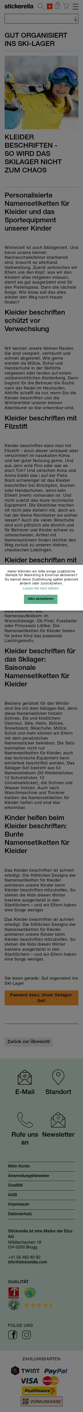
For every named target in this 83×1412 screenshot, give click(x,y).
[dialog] (41, 706)
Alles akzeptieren (40, 599)
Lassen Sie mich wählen (41, 588)
